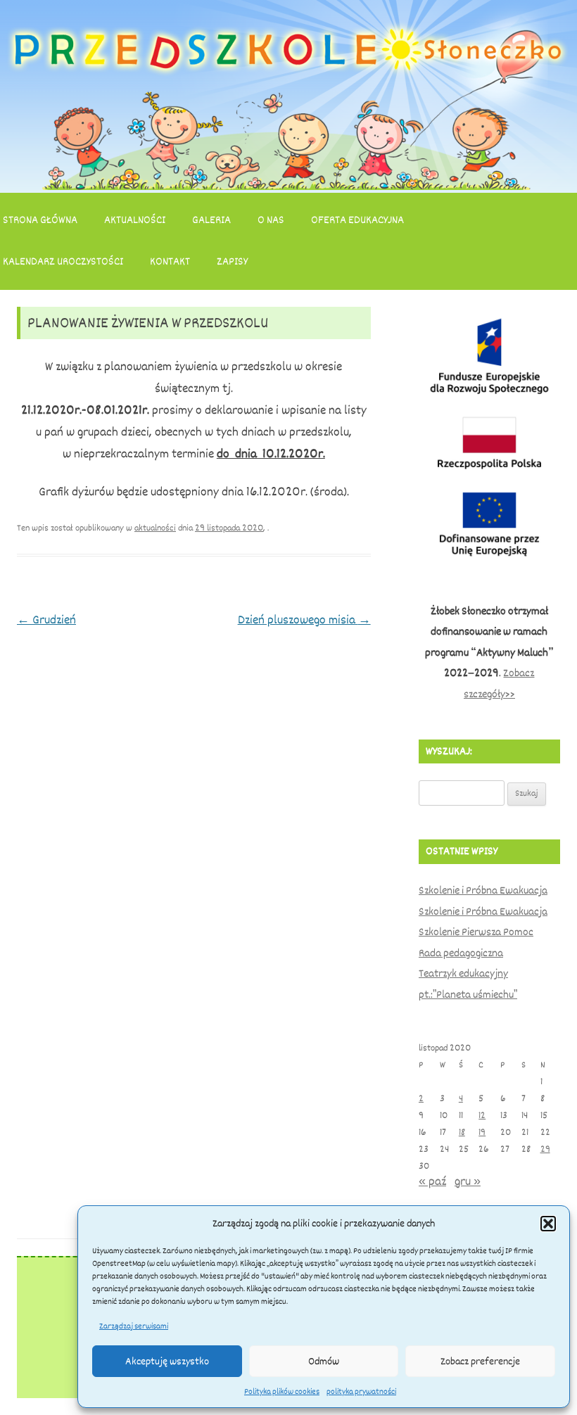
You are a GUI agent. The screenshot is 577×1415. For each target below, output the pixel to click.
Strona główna (40, 220)
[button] (548, 1224)
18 (462, 1132)
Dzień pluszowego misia (304, 619)
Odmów (323, 1361)
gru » (468, 1181)
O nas (271, 220)
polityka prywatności (361, 1392)
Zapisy (232, 262)
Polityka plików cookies (281, 1392)
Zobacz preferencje (480, 1361)
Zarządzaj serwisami (133, 1326)
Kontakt (170, 262)
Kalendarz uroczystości (63, 262)
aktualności (155, 528)
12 (482, 1115)
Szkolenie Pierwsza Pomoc (476, 932)
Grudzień (46, 619)
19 (482, 1132)
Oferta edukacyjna (357, 220)
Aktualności (134, 220)
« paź (432, 1181)
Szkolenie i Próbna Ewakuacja (483, 891)
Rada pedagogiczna (461, 953)
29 (545, 1149)
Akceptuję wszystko (167, 1361)
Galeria (211, 220)
